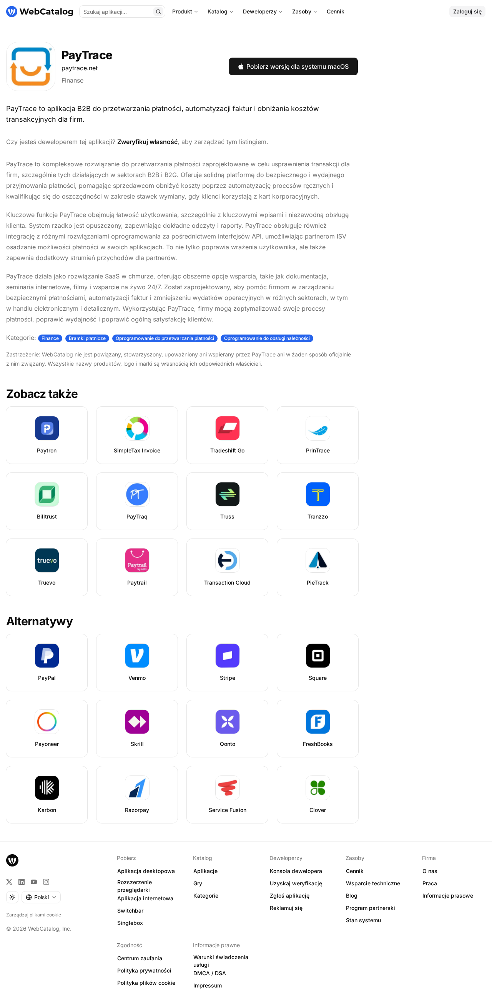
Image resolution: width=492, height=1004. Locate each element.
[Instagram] (46, 882)
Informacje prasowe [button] (447, 895)
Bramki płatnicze (87, 338)
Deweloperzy (260, 11)
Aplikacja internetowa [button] (145, 898)
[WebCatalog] (12, 860)
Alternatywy (39, 621)
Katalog (218, 11)
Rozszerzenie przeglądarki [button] (134, 886)
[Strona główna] (39, 11)
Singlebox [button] (130, 923)
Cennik (335, 11)
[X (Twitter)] (9, 882)
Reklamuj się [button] (286, 908)
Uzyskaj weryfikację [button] (296, 883)
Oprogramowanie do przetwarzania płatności (165, 338)
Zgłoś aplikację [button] (289, 895)
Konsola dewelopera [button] (296, 871)
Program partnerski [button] (370, 908)
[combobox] (41, 897)
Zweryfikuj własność (147, 142)
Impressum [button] (207, 985)
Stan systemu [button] (363, 920)
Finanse (72, 80)
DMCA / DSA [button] (209, 973)
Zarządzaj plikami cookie (33, 915)
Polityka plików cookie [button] (146, 982)
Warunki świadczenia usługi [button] (220, 961)
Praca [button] (429, 883)
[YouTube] (34, 882)
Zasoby (301, 11)
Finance (50, 338)
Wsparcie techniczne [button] (373, 883)
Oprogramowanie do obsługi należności (267, 338)
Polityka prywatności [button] (144, 970)
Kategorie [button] (205, 895)
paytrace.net (80, 68)
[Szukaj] (158, 11)
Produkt (182, 11)
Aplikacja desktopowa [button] (146, 871)
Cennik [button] (355, 871)
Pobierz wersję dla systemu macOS (297, 66)
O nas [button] (429, 871)
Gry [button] (197, 883)
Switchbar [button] (130, 910)
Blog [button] (351, 895)
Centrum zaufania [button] (139, 958)
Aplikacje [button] (205, 871)
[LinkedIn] (21, 882)
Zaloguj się (467, 11)
